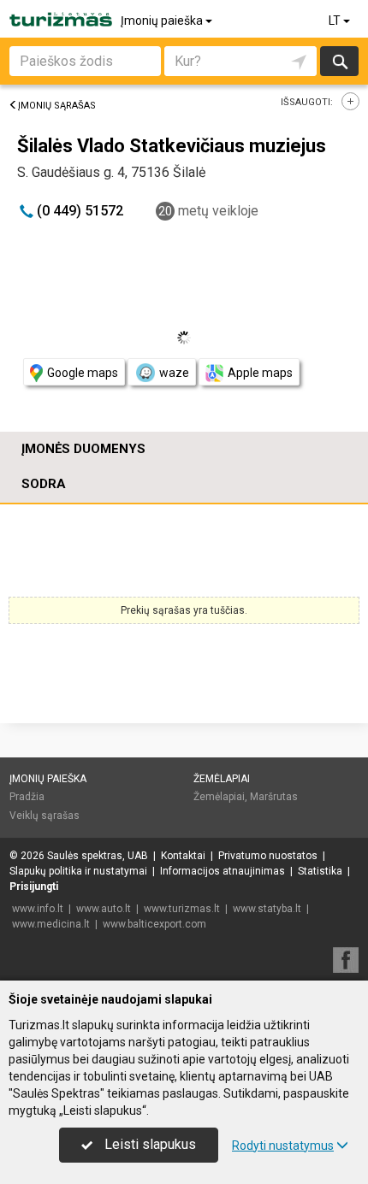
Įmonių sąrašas (57, 105)
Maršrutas (274, 797)
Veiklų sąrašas (44, 816)
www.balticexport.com (154, 924)
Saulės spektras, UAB (97, 856)
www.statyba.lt (267, 909)
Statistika (320, 871)
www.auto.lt (103, 909)
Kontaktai (183, 856)
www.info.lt (37, 909)
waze (174, 373)
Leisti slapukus (148, 1144)
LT (336, 20)
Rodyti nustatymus (283, 1145)
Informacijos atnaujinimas (222, 871)
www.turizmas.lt (182, 909)
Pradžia (27, 797)
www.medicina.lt (51, 924)
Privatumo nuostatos (268, 856)
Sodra (43, 484)
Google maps (82, 373)
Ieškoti (338, 61)
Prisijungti (33, 886)
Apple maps (260, 373)
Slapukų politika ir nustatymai (78, 871)
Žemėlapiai (221, 779)
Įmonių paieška (163, 20)
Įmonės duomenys (83, 449)
